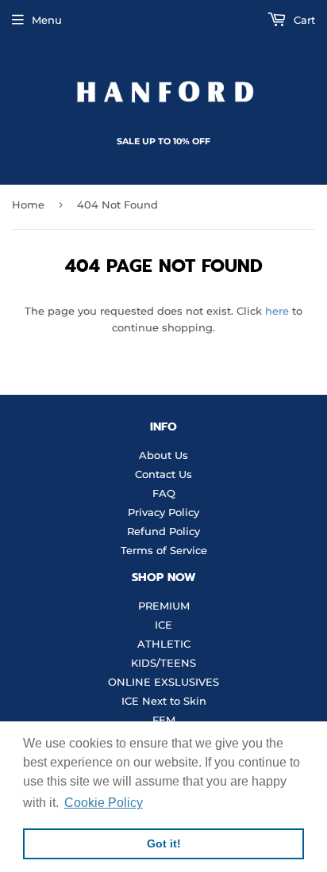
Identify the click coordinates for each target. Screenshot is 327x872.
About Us (163, 455)
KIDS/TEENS (163, 662)
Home (28, 204)
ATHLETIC (163, 643)
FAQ (163, 493)
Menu (47, 19)
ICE (163, 624)
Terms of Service (164, 550)
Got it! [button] (164, 843)
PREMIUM (164, 605)
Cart (302, 19)
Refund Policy (163, 531)
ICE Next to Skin (163, 700)
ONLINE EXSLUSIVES (163, 681)
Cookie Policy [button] (103, 802)
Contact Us (163, 474)
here (277, 310)
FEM (163, 719)
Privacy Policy (163, 512)
